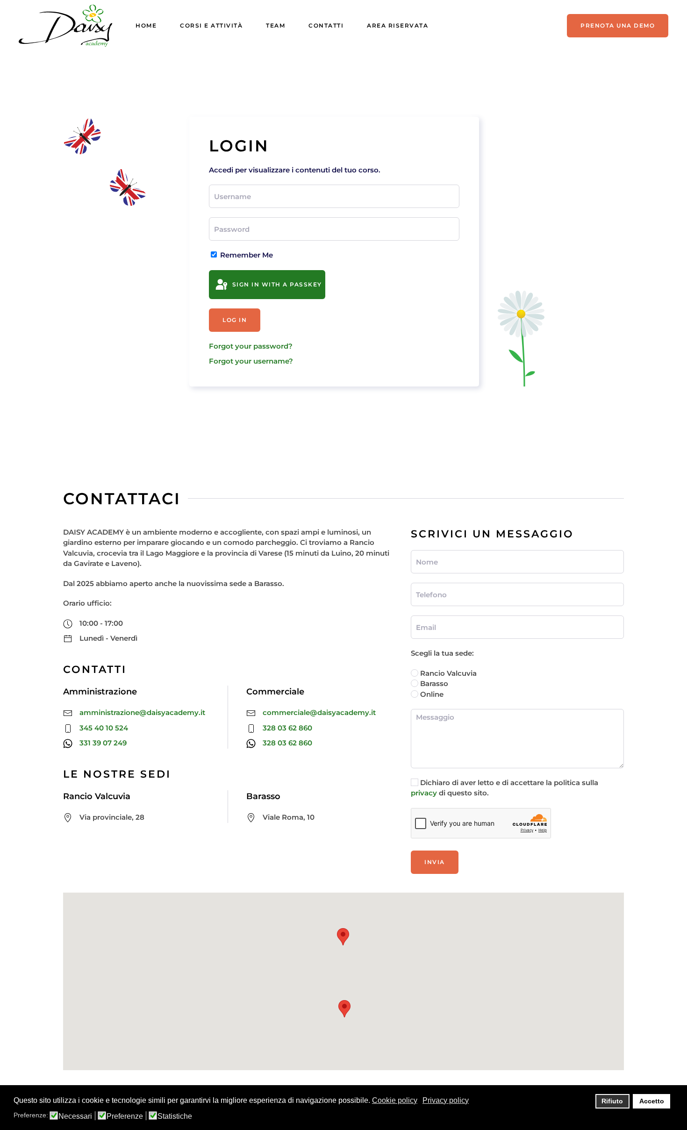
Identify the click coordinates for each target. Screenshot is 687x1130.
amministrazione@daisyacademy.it (142, 712)
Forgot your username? (251, 361)
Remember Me (245, 254)
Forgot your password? (251, 346)
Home (146, 25)
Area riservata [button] (397, 25)
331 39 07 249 (103, 742)
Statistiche (174, 1116)
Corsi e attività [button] (211, 25)
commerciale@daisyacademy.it (319, 712)
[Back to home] (65, 26)
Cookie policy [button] (394, 1100)
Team (275, 25)
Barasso (433, 683)
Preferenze (125, 1116)
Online (431, 694)
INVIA (434, 861)
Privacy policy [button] (445, 1100)
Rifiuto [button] (612, 1101)
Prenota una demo (617, 25)
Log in (234, 319)
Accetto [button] (651, 1101)
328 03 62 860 (287, 727)
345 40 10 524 (103, 727)
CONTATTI (326, 25)
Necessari (75, 1116)
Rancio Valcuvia (447, 673)
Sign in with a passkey (276, 284)
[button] (343, 936)
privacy (424, 792)
